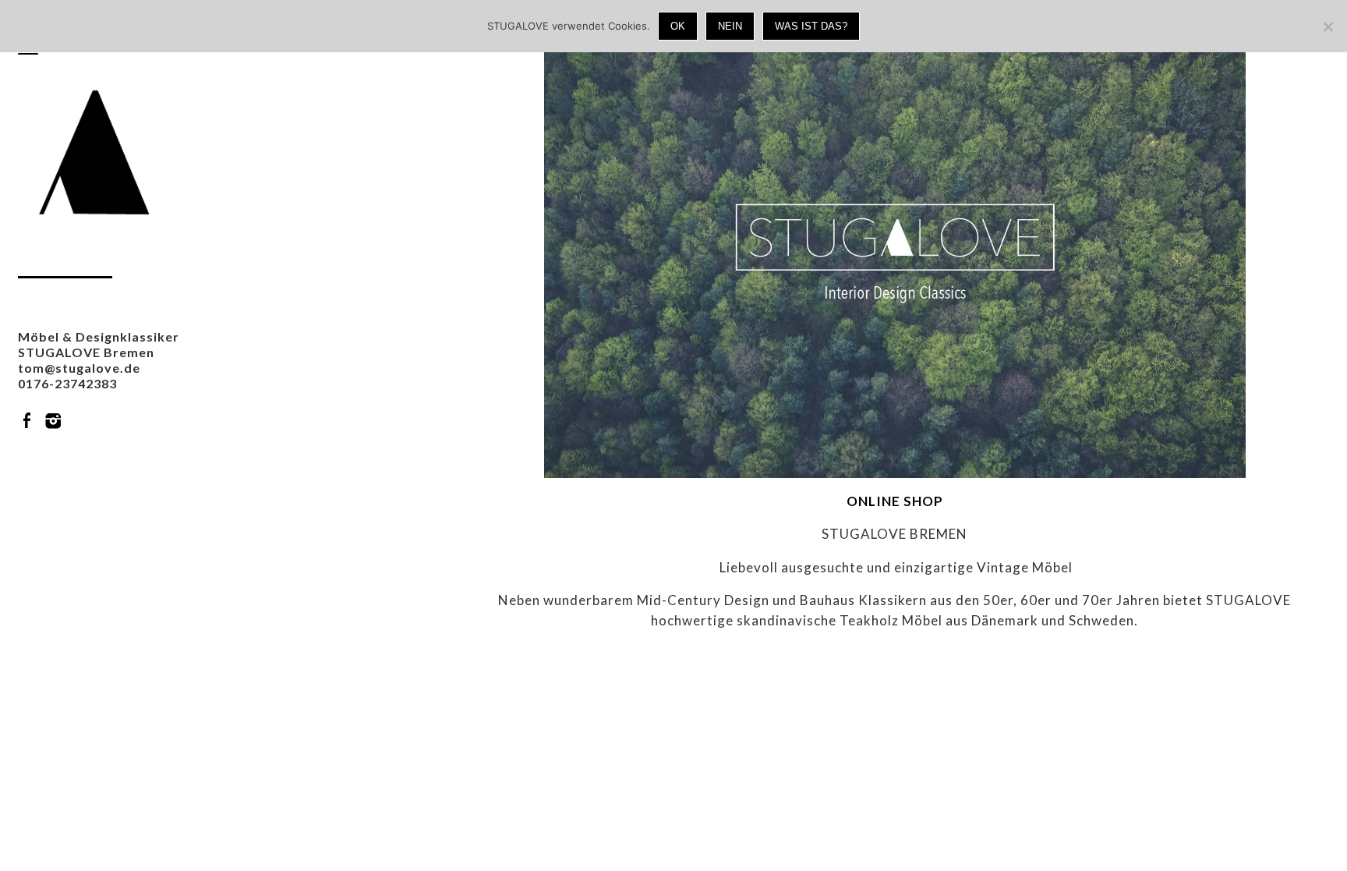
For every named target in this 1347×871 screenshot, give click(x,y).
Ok (677, 26)
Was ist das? (811, 26)
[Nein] (1327, 26)
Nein (730, 26)
